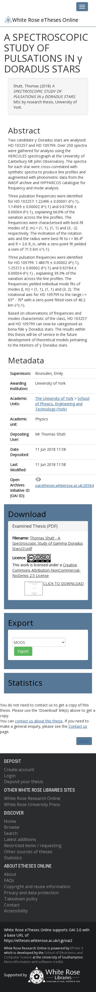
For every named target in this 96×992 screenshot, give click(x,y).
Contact (11, 905)
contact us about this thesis (39, 720)
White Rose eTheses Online (45, 20)
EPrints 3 (76, 948)
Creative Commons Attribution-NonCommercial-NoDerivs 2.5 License (46, 570)
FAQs (9, 880)
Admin (84, 741)
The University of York (54, 398)
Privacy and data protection (31, 893)
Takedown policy (21, 899)
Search (11, 833)
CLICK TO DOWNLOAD (63, 583)
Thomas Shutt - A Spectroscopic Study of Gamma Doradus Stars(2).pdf (47, 543)
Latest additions (20, 839)
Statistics (13, 858)
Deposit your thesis (23, 781)
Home (10, 821)
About (10, 874)
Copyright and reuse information (37, 886)
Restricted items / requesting (33, 845)
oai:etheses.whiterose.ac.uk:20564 (64, 485)
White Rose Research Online (32, 798)
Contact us (78, 726)
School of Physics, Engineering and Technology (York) (62, 404)
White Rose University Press (32, 804)
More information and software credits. (34, 962)
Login (9, 776)
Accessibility (16, 911)
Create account (19, 770)
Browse (11, 827)
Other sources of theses (28, 852)
